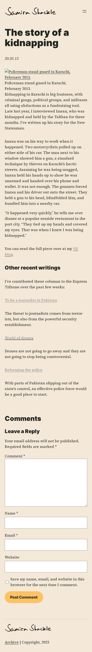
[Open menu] (84, 11)
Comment (15, 456)
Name (11, 513)
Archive (12, 642)
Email (11, 535)
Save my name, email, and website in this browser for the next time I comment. (47, 581)
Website (12, 557)
